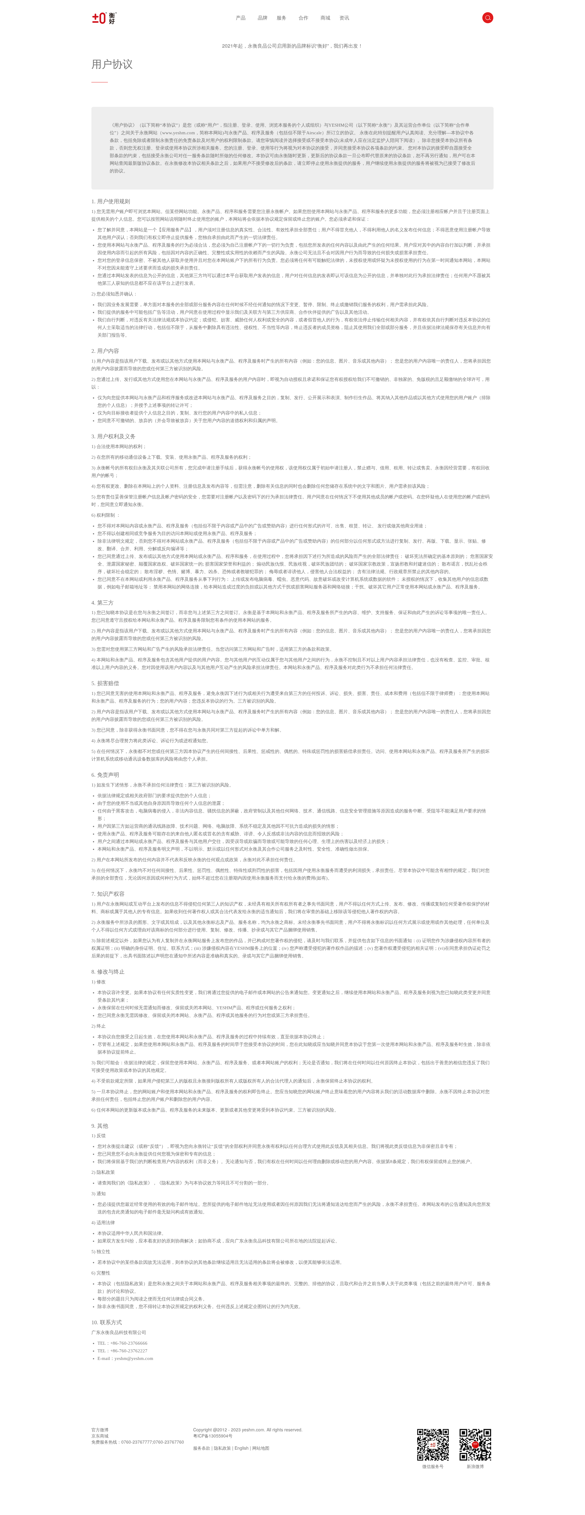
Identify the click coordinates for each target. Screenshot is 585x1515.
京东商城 (99, 1436)
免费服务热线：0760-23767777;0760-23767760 (137, 1442)
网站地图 (260, 1448)
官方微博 (99, 1429)
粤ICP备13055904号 (212, 1436)
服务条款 (201, 1448)
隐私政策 (222, 1448)
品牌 (263, 17)
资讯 (344, 17)
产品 (241, 17)
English (242, 1448)
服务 (281, 17)
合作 (303, 17)
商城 (325, 17)
